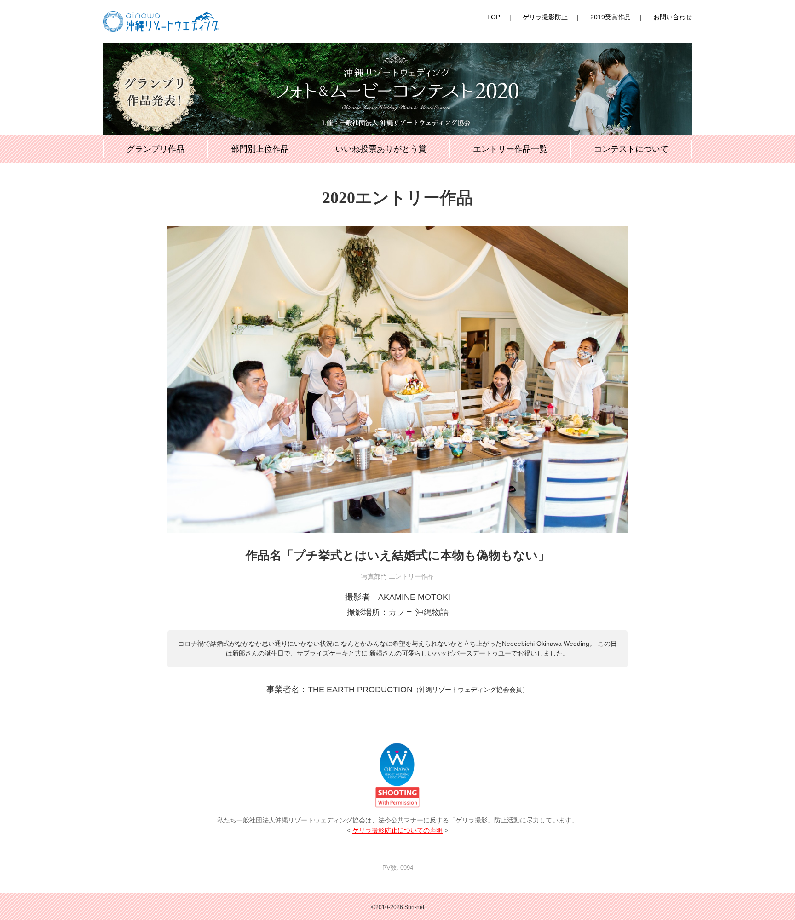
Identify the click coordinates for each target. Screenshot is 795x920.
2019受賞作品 (610, 17)
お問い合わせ (672, 17)
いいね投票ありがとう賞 (380, 149)
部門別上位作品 (260, 149)
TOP (493, 17)
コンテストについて (631, 149)
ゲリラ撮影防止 (545, 17)
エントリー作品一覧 (510, 149)
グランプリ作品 (155, 149)
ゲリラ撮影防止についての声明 (397, 830)
